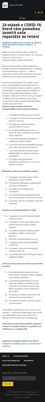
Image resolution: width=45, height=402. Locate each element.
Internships (28, 360)
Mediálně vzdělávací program (14, 365)
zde (39, 326)
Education (16, 5)
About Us (5, 356)
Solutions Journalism (11, 360)
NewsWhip (6, 57)
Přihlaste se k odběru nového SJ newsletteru (20, 344)
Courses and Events (20, 356)
